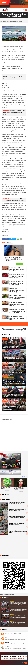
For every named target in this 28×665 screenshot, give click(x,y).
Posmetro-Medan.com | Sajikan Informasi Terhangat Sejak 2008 (17, 662)
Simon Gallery (7, 646)
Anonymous (7, 642)
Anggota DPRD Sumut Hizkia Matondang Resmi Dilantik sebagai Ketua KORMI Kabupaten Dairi (13, 347)
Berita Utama (9, 242)
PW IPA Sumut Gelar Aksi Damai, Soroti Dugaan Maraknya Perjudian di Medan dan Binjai (18, 609)
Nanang (6, 637)
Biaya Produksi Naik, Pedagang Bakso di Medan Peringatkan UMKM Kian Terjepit (17, 510)
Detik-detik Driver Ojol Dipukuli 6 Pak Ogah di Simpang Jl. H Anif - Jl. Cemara (14, 76)
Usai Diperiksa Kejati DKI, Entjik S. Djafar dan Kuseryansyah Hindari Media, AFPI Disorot (17, 517)
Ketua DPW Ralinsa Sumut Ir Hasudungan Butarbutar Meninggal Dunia (16, 523)
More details (19, 264)
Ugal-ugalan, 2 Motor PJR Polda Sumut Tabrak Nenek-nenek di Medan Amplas (14, 112)
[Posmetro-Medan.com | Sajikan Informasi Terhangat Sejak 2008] (14, 659)
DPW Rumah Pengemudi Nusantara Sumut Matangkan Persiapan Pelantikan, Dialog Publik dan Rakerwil (13, 371)
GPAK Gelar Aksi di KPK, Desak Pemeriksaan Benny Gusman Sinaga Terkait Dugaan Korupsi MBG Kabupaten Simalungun (13, 359)
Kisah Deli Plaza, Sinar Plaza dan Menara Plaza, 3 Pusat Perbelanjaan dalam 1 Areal (17, 503)
